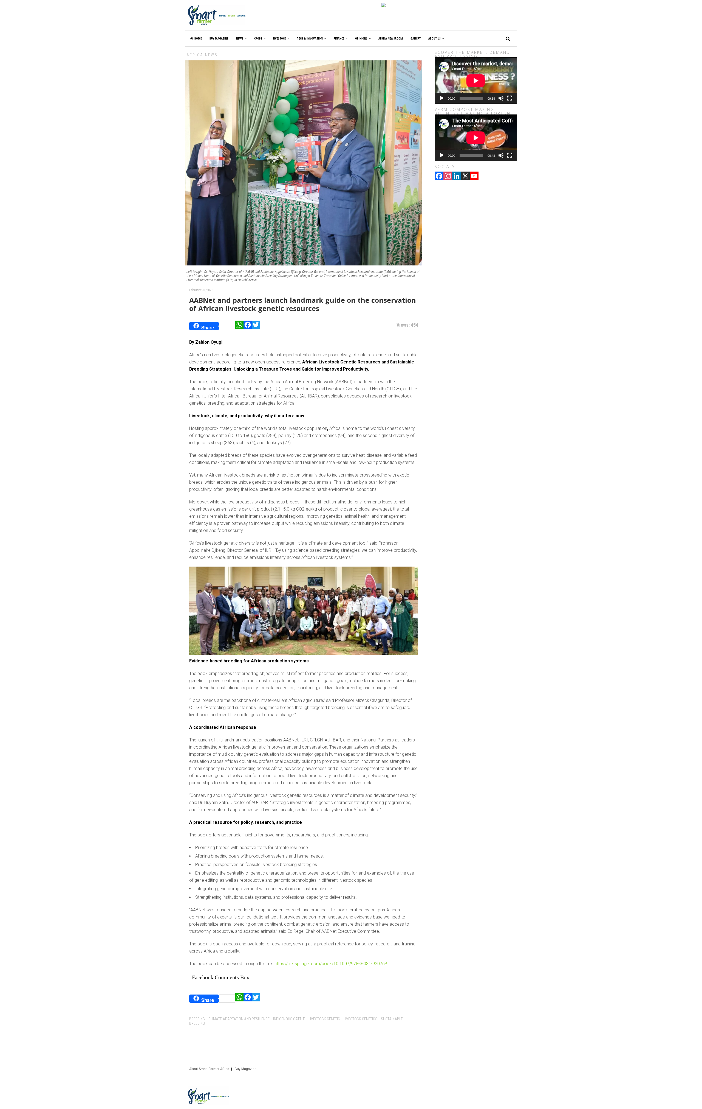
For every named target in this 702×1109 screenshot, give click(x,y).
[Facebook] (248, 326)
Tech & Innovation (310, 38)
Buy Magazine (245, 1069)
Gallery (416, 38)
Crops (258, 38)
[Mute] (501, 98)
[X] (465, 176)
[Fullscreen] (510, 98)
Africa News (202, 55)
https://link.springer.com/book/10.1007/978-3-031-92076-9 (331, 963)
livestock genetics (360, 1019)
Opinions (361, 38)
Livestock (279, 38)
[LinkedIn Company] (456, 176)
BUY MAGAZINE (219, 38)
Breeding (197, 1019)
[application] (476, 80)
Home (198, 38)
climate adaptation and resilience (239, 1019)
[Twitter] (256, 326)
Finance (339, 38)
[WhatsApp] (239, 326)
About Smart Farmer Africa (209, 1069)
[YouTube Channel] (474, 176)
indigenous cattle (289, 1019)
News (239, 38)
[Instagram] (447, 176)
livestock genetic (324, 1019)
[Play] (442, 98)
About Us (434, 38)
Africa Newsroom (390, 38)
